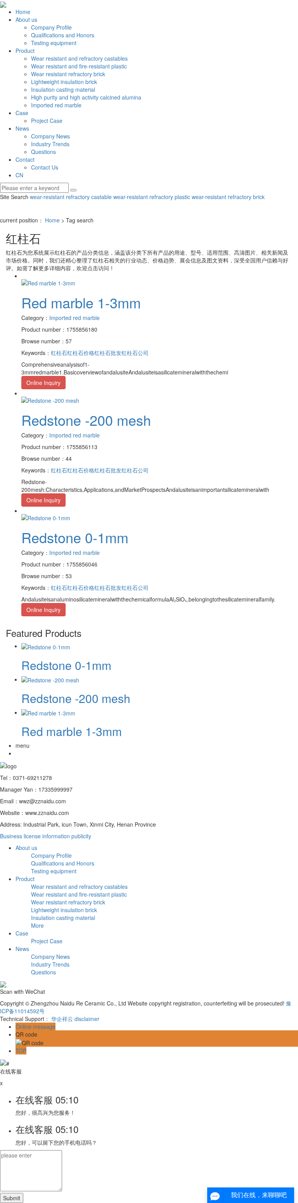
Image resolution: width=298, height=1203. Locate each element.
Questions (43, 152)
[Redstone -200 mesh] (50, 399)
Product (25, 50)
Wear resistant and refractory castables (79, 58)
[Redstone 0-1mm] (45, 517)
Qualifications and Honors (62, 35)
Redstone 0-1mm (74, 537)
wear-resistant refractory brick (227, 197)
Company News (50, 136)
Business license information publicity (45, 836)
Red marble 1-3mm (81, 302)
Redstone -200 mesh (86, 420)
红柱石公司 (135, 353)
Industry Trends (50, 144)
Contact (25, 159)
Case (22, 113)
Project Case (46, 120)
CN (19, 175)
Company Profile (51, 27)
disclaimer (86, 1019)
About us (26, 19)
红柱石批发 (107, 353)
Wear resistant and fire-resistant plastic (79, 66)
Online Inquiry (43, 382)
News (22, 128)
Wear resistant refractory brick (68, 74)
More (37, 925)
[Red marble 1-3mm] (48, 282)
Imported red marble (56, 105)
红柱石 (59, 353)
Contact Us (44, 167)
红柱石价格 (80, 353)
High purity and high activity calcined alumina (86, 97)
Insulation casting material (63, 89)
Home (23, 12)
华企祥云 (62, 1019)
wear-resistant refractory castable (71, 197)
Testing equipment (53, 43)
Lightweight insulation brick (64, 82)
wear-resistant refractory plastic (151, 197)
